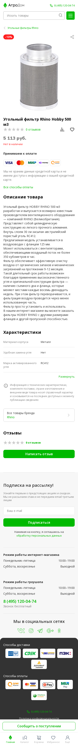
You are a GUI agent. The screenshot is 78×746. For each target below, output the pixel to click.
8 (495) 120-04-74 (19, 601)
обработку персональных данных (39, 535)
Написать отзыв (39, 454)
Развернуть (67, 376)
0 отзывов (33, 129)
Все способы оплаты (18, 187)
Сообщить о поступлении (39, 726)
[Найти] (60, 15)
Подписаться (39, 522)
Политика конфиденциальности (39, 718)
